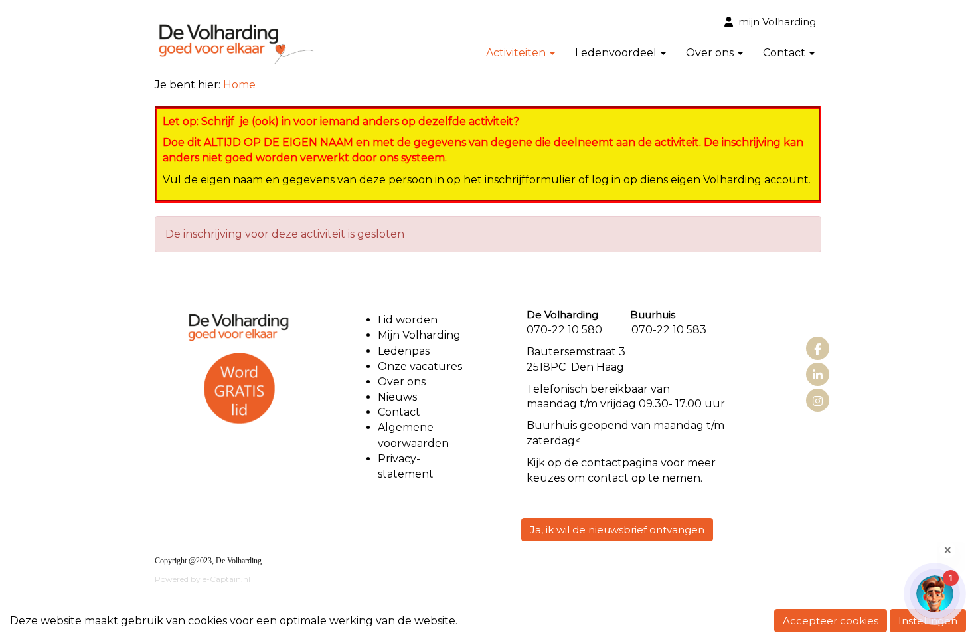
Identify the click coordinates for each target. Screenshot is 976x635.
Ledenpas (404, 351)
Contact (399, 412)
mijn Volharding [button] (774, 21)
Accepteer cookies (830, 620)
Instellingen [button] (927, 620)
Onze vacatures (421, 366)
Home (239, 84)
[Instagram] (818, 401)
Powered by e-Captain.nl (202, 579)
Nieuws (397, 397)
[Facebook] (818, 349)
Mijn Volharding (419, 335)
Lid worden (408, 320)
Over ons (402, 381)
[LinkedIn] (818, 375)
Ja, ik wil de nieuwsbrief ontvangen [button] (617, 529)
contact (601, 462)
